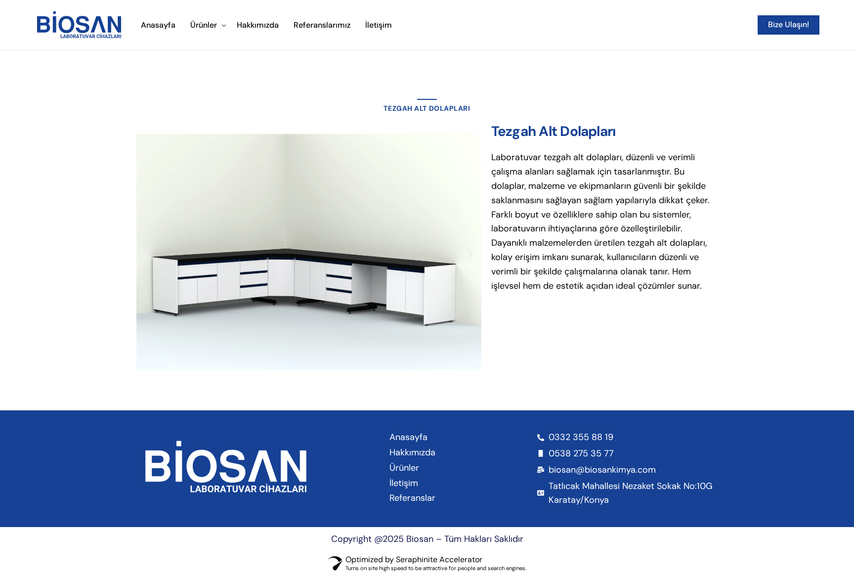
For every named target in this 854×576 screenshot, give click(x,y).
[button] (147, 254)
